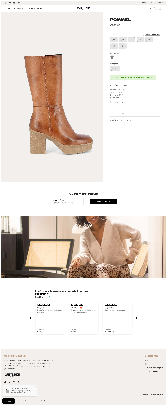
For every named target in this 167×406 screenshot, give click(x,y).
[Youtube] (10, 3)
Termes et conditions (156, 394)
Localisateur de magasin (154, 367)
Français (158, 3)
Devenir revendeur (152, 371)
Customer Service (34, 8)
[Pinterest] (18, 3)
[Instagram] (14, 3)
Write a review (103, 201)
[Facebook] (5, 3)
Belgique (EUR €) (147, 3)
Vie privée (145, 394)
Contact (147, 364)
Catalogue (18, 8)
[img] (84, 294)
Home (7, 8)
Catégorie (114, 63)
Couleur (115, 53)
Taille (112, 34)
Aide (146, 360)
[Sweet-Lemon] (83, 8)
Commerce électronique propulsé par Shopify (32, 401)
